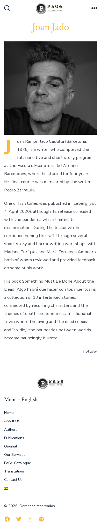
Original (10, 446)
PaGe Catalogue (17, 462)
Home (9, 412)
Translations (14, 471)
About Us (12, 421)
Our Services (14, 454)
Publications (14, 437)
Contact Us (13, 479)
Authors (10, 429)
